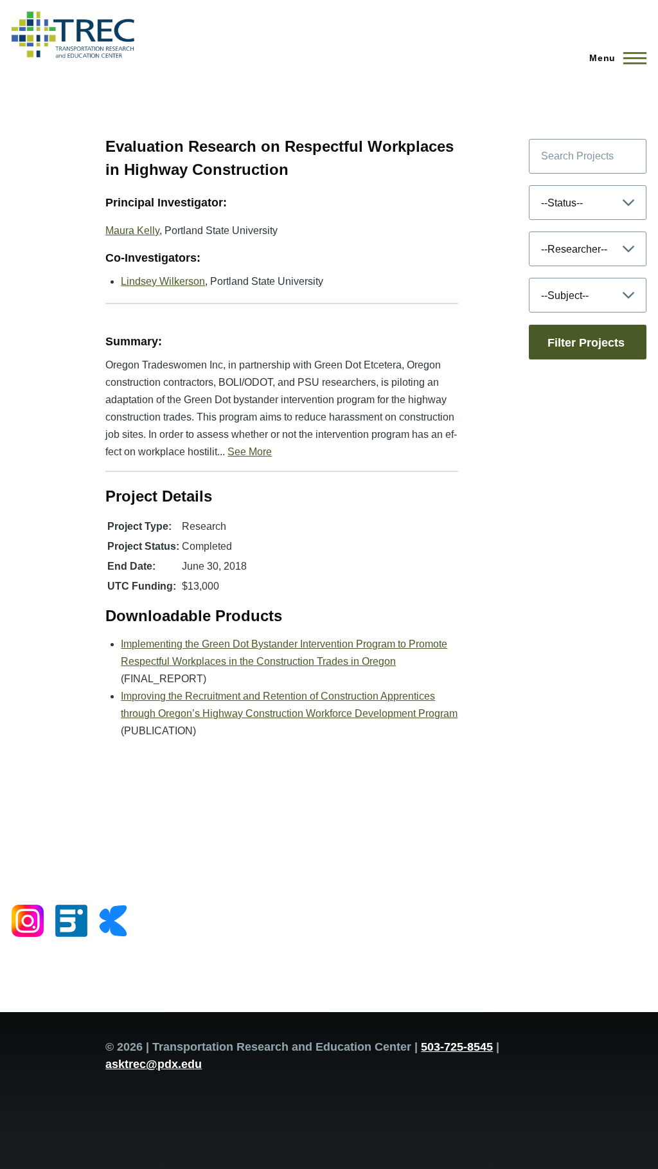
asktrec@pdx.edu (153, 1064)
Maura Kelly (132, 230)
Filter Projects (586, 342)
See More (249, 451)
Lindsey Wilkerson (163, 281)
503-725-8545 (457, 1046)
